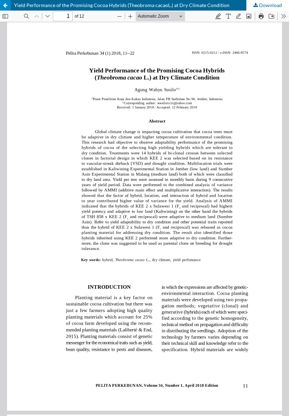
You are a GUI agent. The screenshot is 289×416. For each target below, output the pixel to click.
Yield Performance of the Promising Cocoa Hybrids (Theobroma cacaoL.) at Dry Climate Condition (121, 5)
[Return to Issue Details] (5, 5)
